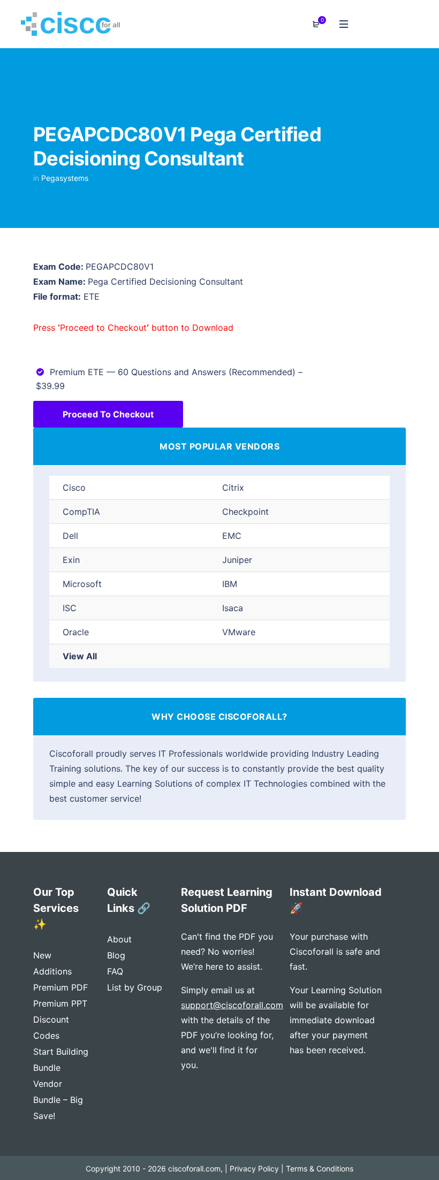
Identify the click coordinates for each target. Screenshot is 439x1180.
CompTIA (81, 511)
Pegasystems (64, 177)
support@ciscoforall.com (232, 1005)
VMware (238, 632)
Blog (116, 955)
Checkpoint (245, 511)
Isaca (232, 608)
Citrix (233, 487)
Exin (71, 559)
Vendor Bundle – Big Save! (58, 1099)
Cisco (74, 487)
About (119, 939)
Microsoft (82, 583)
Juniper (237, 559)
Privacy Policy (254, 1168)
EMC (231, 535)
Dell (70, 535)
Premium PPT (60, 1003)
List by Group (134, 987)
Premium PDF (60, 987)
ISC (70, 608)
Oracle (76, 632)
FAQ (115, 971)
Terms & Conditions (319, 1168)
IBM (229, 583)
